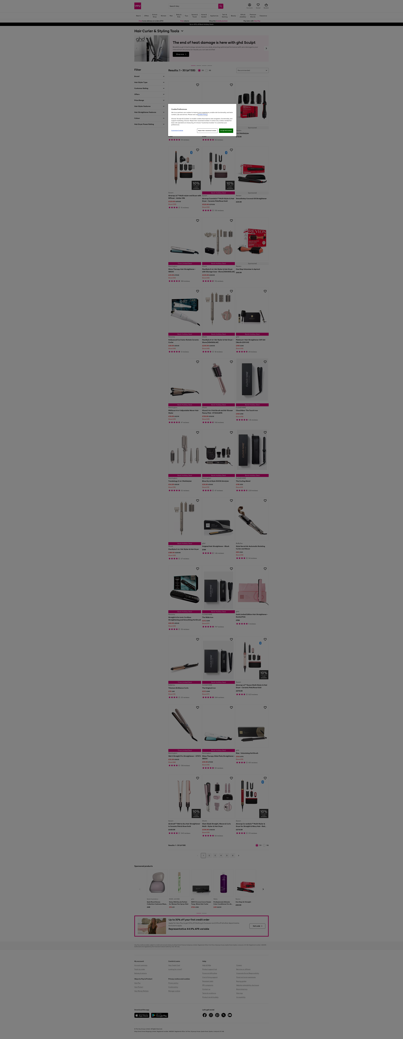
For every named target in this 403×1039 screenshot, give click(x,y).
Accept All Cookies (226, 130)
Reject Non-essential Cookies (207, 130)
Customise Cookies (177, 130)
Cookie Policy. (202, 115)
